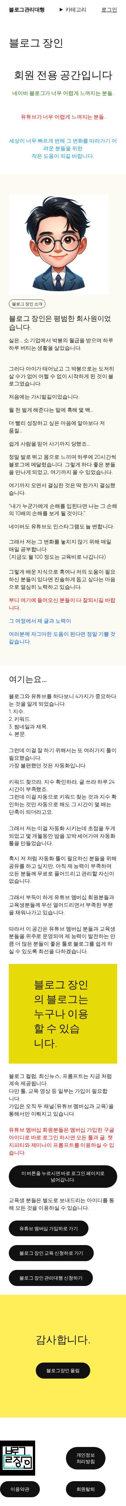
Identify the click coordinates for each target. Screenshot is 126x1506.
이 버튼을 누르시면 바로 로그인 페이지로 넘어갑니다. (63, 1176)
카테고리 (75, 9)
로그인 (109, 9)
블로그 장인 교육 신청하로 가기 (51, 1253)
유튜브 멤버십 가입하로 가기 (48, 1228)
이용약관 (20, 1489)
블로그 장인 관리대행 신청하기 (50, 1278)
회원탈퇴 (85, 1489)
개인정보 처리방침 (85, 1458)
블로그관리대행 (27, 9)
